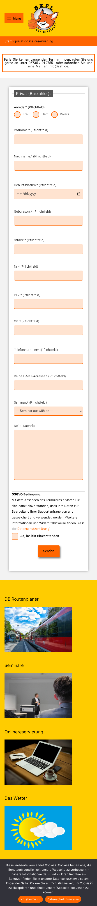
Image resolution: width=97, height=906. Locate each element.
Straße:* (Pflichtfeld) (29, 240)
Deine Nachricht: (26, 426)
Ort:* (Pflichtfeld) (26, 321)
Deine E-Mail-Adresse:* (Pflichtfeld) (40, 376)
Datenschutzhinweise (63, 899)
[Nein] (91, 882)
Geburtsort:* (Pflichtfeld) (32, 211)
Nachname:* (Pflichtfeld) (32, 156)
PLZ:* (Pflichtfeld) (27, 295)
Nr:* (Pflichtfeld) (26, 266)
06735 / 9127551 (41, 63)
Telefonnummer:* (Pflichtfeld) (36, 350)
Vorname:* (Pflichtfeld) (31, 130)
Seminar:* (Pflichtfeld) (30, 402)
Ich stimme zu (31, 899)
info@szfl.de (58, 66)
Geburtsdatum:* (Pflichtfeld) (35, 185)
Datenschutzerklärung (33, 528)
